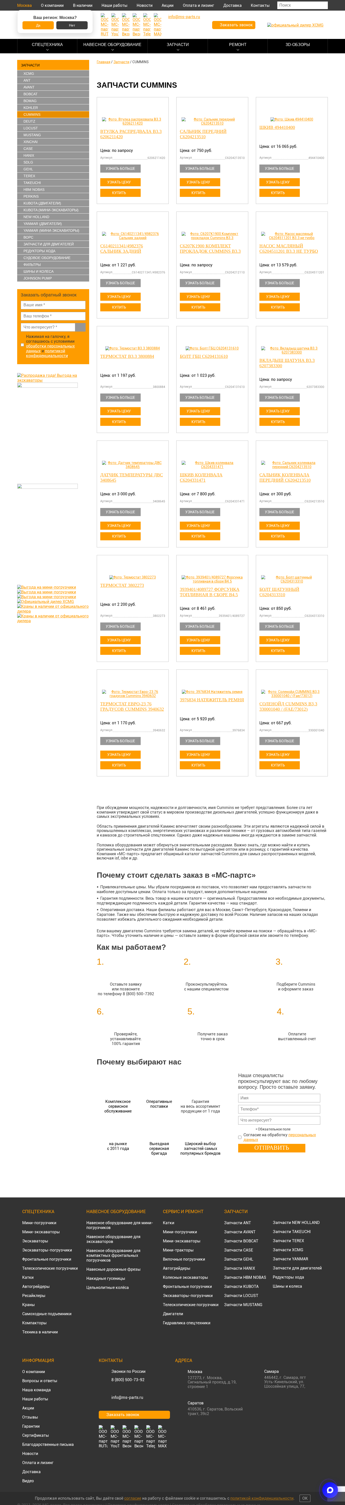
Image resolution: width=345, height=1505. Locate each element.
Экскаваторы (35, 1241)
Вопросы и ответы (39, 1380)
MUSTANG (32, 135)
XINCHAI (30, 142)
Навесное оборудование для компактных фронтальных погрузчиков (113, 1255)
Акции (168, 5)
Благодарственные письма (48, 1444)
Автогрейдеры (36, 1286)
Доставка (232, 5)
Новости (145, 5)
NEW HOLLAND (36, 217)
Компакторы (34, 1323)
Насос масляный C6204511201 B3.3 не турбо (288, 248)
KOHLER (30, 108)
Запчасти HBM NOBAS (245, 1277)
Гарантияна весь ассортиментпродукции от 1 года (200, 1106)
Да (38, 25)
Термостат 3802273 (122, 585)
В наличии (82, 5)
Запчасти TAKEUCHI (292, 1231)
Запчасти (178, 44)
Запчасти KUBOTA (241, 1286)
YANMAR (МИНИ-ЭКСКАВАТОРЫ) (51, 230)
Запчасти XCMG (288, 1249)
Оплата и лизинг (198, 5)
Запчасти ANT (237, 1222)
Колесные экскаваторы (185, 1277)
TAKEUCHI (32, 183)
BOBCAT (30, 94)
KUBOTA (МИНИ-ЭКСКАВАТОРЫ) (51, 210)
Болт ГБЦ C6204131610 (204, 356)
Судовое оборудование (46, 258)
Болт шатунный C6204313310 (279, 592)
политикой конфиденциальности (47, 353)
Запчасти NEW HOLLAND (296, 1222)
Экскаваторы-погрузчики (47, 1250)
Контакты (260, 5)
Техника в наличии (40, 1332)
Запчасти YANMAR (290, 1259)
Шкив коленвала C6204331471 (201, 477)
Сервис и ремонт (183, 1211)
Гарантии (31, 1426)
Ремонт (238, 44)
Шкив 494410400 (277, 127)
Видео (28, 1480)
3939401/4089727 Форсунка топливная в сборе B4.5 (209, 592)
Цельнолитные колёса (107, 1287)
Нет (72, 25)
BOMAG (30, 101)
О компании (52, 5)
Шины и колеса (38, 271)
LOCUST (30, 128)
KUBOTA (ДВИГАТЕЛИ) (42, 203)
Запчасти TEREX (288, 1240)
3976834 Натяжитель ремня (212, 699)
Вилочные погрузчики (184, 1259)
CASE (28, 149)
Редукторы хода (39, 251)
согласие (132, 1498)
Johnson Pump (37, 278)
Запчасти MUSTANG (243, 1304)
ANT (27, 80)
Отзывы (30, 1417)
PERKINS (31, 196)
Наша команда (36, 1389)
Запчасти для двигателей (297, 1268)
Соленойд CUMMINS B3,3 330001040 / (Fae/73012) (288, 706)
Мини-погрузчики (39, 1222)
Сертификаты (35, 1435)
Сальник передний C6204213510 (203, 134)
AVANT (29, 87)
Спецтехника (47, 44)
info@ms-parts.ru (127, 1397)
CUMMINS (31, 114)
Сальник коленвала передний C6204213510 (285, 477)
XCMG (28, 74)
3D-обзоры (298, 44)
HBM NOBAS (33, 190)
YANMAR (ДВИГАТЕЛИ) (42, 224)
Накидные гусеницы (105, 1278)
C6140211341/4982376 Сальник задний (121, 248)
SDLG (28, 162)
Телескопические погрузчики (50, 1268)
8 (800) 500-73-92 (127, 1379)
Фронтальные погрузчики (46, 1259)
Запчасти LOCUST (241, 1295)
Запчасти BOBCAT (241, 1241)
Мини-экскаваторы (41, 1232)
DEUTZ (29, 121)
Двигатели (173, 1313)
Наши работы (115, 5)
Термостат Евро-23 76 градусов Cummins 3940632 (132, 706)
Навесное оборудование (112, 44)
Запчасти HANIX (239, 1268)
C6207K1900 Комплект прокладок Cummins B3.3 (210, 248)
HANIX (28, 155)
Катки (28, 1277)
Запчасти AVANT (240, 1232)
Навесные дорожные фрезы (113, 1269)
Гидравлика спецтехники (186, 1323)
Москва (24, 5)
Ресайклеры (33, 1295)
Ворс (28, 237)
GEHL (28, 169)
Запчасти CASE (238, 1250)
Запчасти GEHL (238, 1259)
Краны (28, 1304)
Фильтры (32, 265)
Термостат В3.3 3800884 (127, 356)
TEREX (29, 176)
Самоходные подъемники (46, 1313)
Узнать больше (120, 169)
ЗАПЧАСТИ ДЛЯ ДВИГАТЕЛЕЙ (48, 244)
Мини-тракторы (178, 1250)
